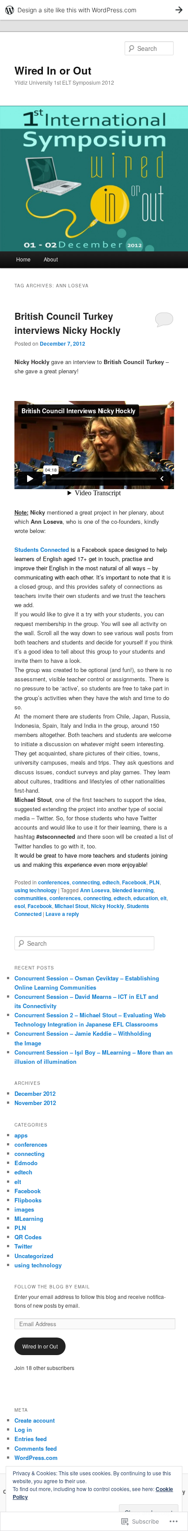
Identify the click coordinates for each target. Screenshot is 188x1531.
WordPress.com (36, 1457)
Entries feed (30, 1438)
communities (30, 898)
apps (21, 1135)
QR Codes (28, 1237)
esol (19, 906)
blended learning (132, 890)
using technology (35, 890)
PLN (154, 882)
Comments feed (35, 1448)
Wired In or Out (52, 70)
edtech (110, 882)
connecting (86, 882)
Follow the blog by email (52, 1287)
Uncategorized (33, 1256)
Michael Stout (71, 906)
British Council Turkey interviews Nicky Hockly (67, 322)
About (51, 259)
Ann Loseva (95, 890)
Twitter (23, 1246)
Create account (34, 1420)
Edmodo (26, 1163)
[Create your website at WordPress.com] (94, 10)
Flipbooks (28, 1200)
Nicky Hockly (107, 906)
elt (163, 898)
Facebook (134, 882)
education (145, 898)
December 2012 (35, 1093)
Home (23, 259)
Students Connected (41, 549)
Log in (23, 1429)
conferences (54, 882)
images (24, 1209)
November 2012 (35, 1102)
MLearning (28, 1218)
